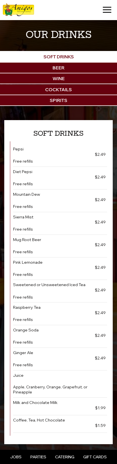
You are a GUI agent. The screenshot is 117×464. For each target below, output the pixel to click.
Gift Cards (95, 456)
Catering (64, 456)
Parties (38, 456)
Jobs (16, 456)
